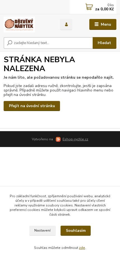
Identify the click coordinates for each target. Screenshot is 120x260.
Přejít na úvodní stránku (32, 106)
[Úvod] (27, 24)
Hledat (104, 42)
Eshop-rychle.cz (75, 139)
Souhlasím (76, 230)
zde (82, 247)
